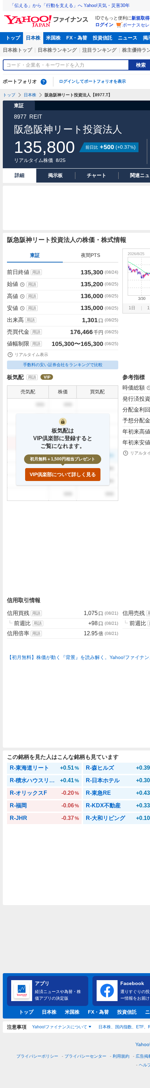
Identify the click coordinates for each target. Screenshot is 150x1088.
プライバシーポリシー (37, 1056)
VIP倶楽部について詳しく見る (63, 474)
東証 (35, 255)
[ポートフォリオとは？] (43, 82)
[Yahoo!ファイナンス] (47, 17)
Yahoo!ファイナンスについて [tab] (59, 1026)
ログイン (104, 24)
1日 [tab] (132, 307)
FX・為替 (76, 37)
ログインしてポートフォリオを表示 (92, 81)
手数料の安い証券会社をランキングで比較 (63, 364)
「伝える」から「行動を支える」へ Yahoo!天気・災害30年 (70, 5)
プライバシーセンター (85, 1056)
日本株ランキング (57, 50)
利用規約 (121, 1056)
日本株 (33, 37)
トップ (13, 37)
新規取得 (141, 18)
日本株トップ (17, 50)
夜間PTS (90, 255)
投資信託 (102, 37)
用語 (36, 272)
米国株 (53, 37)
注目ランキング (99, 50)
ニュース (127, 37)
